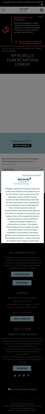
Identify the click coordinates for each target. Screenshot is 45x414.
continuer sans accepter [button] (31, 175)
